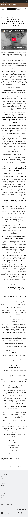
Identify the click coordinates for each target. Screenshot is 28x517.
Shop (2, 472)
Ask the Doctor (4, 474)
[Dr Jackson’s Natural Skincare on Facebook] (20, 509)
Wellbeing (3, 17)
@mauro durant (14, 447)
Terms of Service (4, 500)
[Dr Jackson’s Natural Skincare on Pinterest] (26, 509)
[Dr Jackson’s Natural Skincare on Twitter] (23, 509)
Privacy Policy (4, 495)
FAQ (2, 476)
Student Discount (5, 481)
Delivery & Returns (5, 493)
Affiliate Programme (5, 478)
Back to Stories (15, 466)
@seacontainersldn (14, 453)
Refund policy (4, 497)
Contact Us (3, 491)
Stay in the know (7, 504)
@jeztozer (14, 442)
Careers (3, 483)
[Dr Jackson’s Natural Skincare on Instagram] (17, 509)
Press (2, 485)
